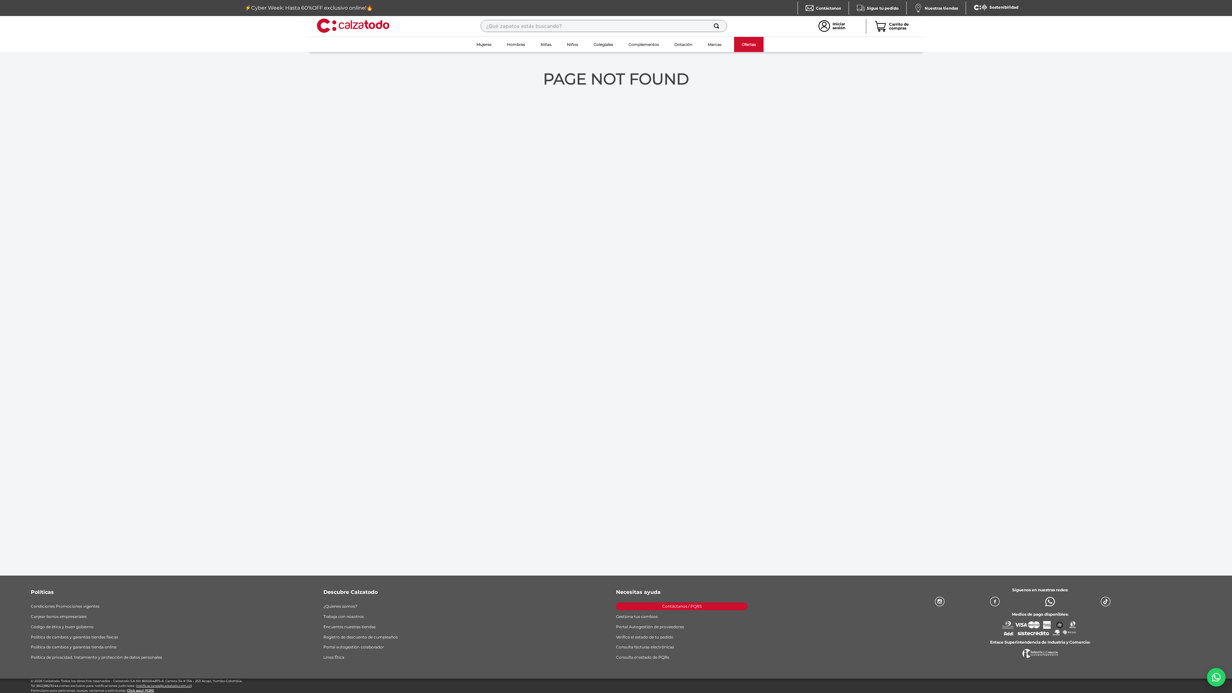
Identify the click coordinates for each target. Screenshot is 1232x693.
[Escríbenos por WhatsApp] (1216, 677)
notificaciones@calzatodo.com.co (164, 686)
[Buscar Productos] (718, 26)
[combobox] (604, 26)
